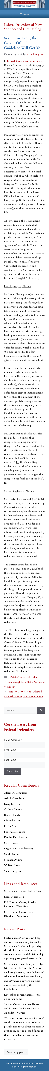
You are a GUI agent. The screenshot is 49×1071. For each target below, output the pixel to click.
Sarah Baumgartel (14, 854)
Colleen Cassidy (13, 809)
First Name (10, 750)
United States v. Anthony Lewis (24, 61)
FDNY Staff (11, 826)
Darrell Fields (12, 815)
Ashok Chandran (14, 798)
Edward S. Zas (12, 820)
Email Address (13, 740)
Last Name (10, 760)
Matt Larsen (11, 843)
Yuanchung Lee (12, 871)
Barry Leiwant (12, 804)
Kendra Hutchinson (15, 837)
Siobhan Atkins (13, 859)
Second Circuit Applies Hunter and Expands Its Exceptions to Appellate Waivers (22, 1008)
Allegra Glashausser (15, 792)
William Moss (12, 865)
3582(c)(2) (13, 677)
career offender (28, 677)
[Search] (41, 710)
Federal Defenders (14, 831)
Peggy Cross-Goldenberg (18, 848)
